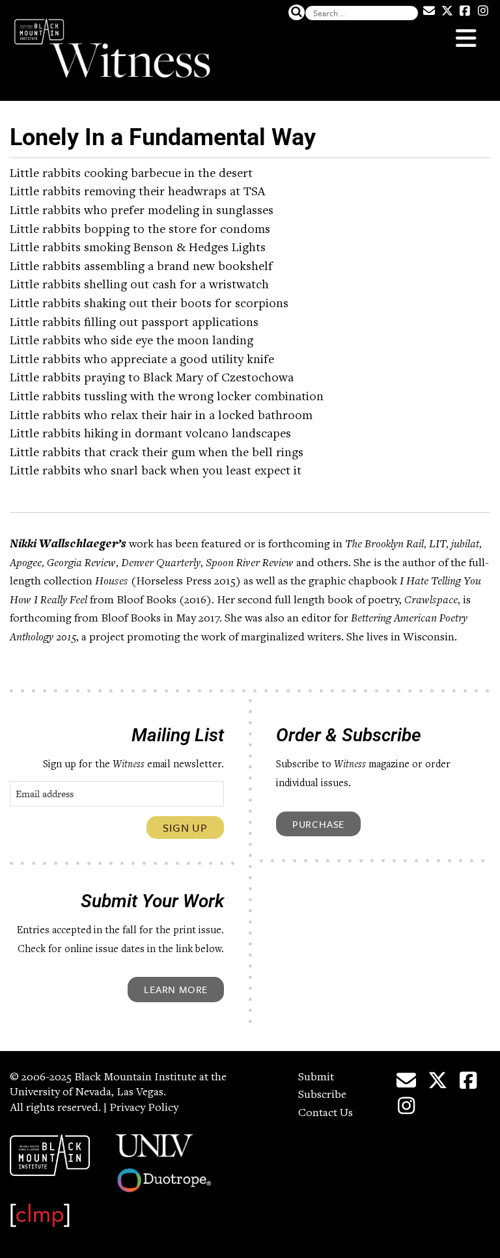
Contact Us (325, 1113)
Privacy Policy (143, 1108)
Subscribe (322, 1095)
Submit (316, 1078)
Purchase (318, 824)
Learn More (176, 989)
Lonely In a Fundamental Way (163, 137)
